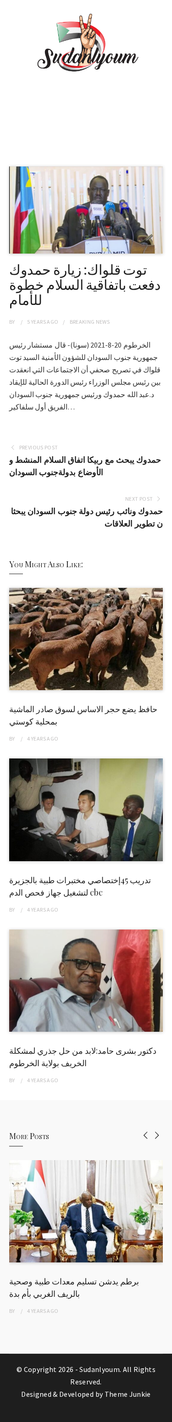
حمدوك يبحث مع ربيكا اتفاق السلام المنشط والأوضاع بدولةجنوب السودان (85, 465)
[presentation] (145, 1135)
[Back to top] (163, 1413)
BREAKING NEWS (90, 321)
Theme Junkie (128, 1394)
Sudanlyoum (99, 1369)
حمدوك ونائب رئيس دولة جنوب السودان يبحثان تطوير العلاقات (87, 517)
